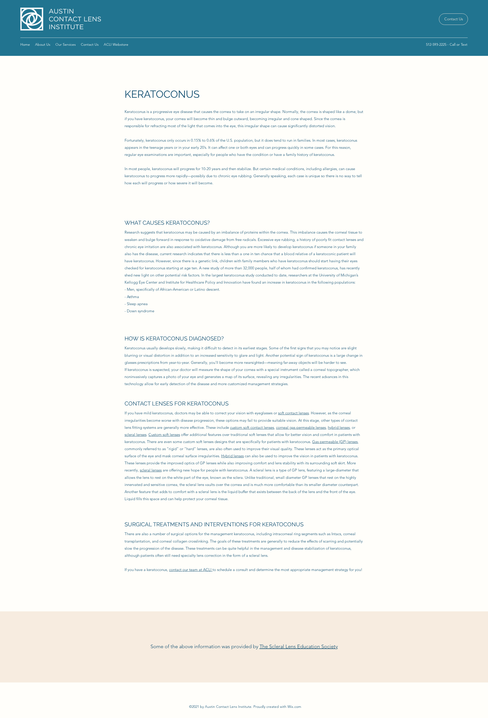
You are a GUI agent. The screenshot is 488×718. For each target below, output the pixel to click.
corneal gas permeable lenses (301, 427)
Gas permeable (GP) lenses (335, 441)
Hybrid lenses (232, 455)
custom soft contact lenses (252, 427)
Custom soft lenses (164, 434)
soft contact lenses (293, 413)
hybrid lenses (339, 427)
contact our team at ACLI (190, 569)
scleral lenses (135, 434)
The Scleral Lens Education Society (299, 646)
